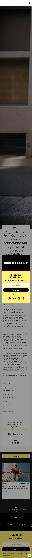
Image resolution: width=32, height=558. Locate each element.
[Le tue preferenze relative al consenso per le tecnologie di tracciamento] (29, 555)
